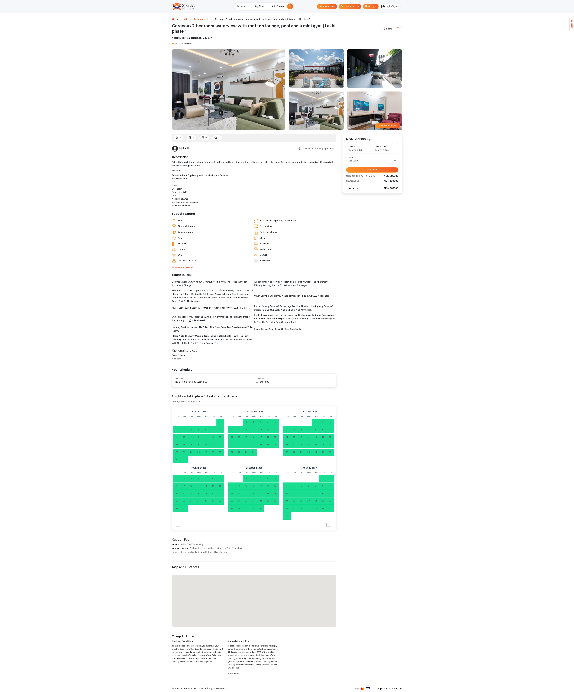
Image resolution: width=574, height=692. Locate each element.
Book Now (372, 170)
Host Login (370, 6)
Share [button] (389, 29)
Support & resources (387, 689)
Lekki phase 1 (201, 19)
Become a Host (327, 6)
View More (233, 674)
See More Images (387, 126)
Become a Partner (350, 6)
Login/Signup (392, 6)
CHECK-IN (353, 146)
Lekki (184, 19)
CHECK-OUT (380, 146)
